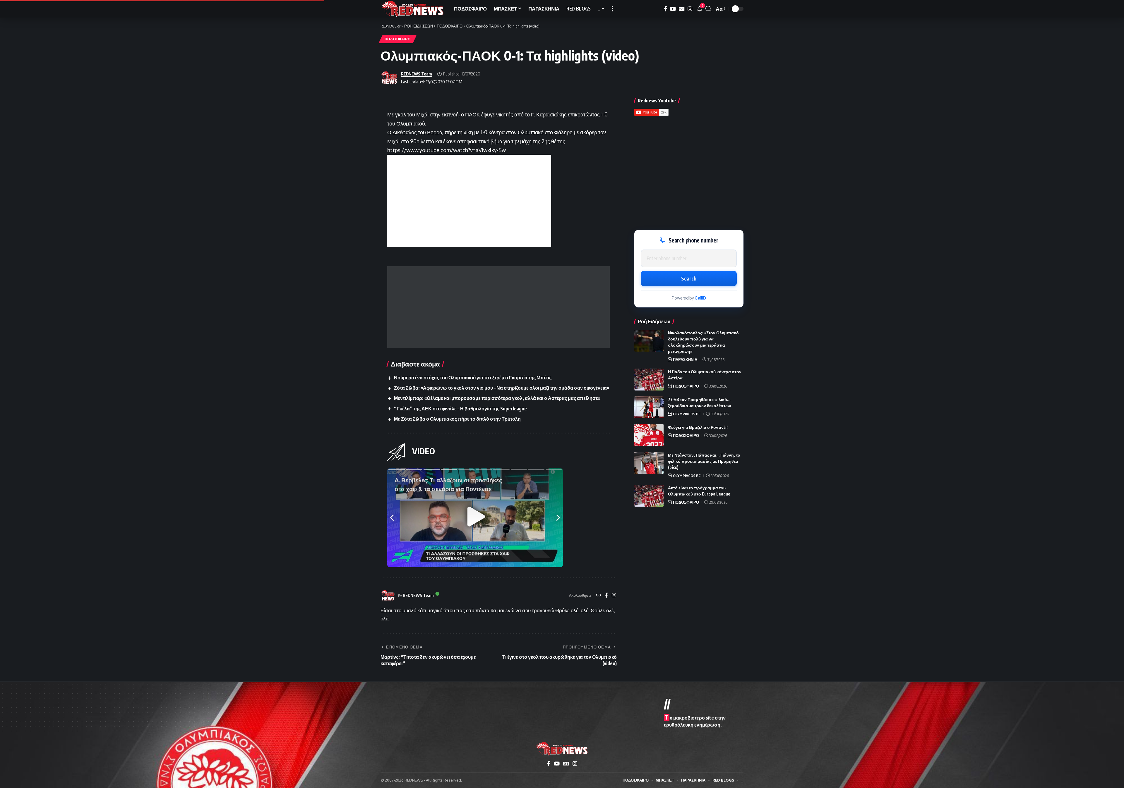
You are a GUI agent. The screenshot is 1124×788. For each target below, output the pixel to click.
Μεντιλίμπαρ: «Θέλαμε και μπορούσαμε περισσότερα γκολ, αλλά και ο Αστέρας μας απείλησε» (497, 398)
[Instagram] (690, 8)
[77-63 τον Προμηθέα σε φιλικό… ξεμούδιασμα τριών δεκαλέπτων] (649, 407)
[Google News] (681, 8)
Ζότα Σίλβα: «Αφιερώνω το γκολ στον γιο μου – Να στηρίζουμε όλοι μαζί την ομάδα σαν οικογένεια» (501, 388)
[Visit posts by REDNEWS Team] (389, 78)
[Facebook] (665, 8)
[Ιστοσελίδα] (598, 595)
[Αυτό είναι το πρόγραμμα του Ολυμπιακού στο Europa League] (649, 496)
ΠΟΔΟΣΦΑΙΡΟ (398, 39)
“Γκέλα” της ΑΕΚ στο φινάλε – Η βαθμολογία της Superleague (460, 409)
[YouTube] (673, 8)
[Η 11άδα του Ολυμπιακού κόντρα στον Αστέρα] (649, 379)
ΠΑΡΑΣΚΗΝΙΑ (685, 359)
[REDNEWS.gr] (413, 9)
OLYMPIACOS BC (687, 414)
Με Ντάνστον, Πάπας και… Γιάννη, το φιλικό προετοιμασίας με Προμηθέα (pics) (704, 461)
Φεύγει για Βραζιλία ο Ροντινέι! (698, 427)
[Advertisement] (498, 307)
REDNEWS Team (416, 73)
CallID (700, 297)
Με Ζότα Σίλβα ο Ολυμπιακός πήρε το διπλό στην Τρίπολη (457, 419)
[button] (612, 9)
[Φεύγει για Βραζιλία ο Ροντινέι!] (649, 435)
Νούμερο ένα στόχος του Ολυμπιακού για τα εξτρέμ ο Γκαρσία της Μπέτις (472, 378)
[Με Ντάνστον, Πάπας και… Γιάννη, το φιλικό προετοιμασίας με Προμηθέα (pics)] (649, 463)
